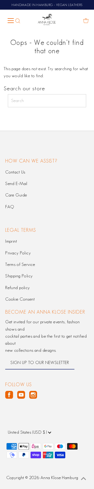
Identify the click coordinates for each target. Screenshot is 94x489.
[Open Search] (18, 20)
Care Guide (16, 195)
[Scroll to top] (83, 478)
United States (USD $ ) (28, 432)
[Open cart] (86, 20)
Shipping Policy (19, 275)
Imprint (11, 241)
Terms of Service (20, 264)
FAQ (9, 206)
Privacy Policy (18, 253)
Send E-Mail (16, 183)
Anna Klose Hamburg (59, 477)
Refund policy (17, 287)
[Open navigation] (10, 20)
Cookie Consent (20, 299)
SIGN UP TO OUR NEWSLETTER (39, 362)
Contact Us (15, 172)
